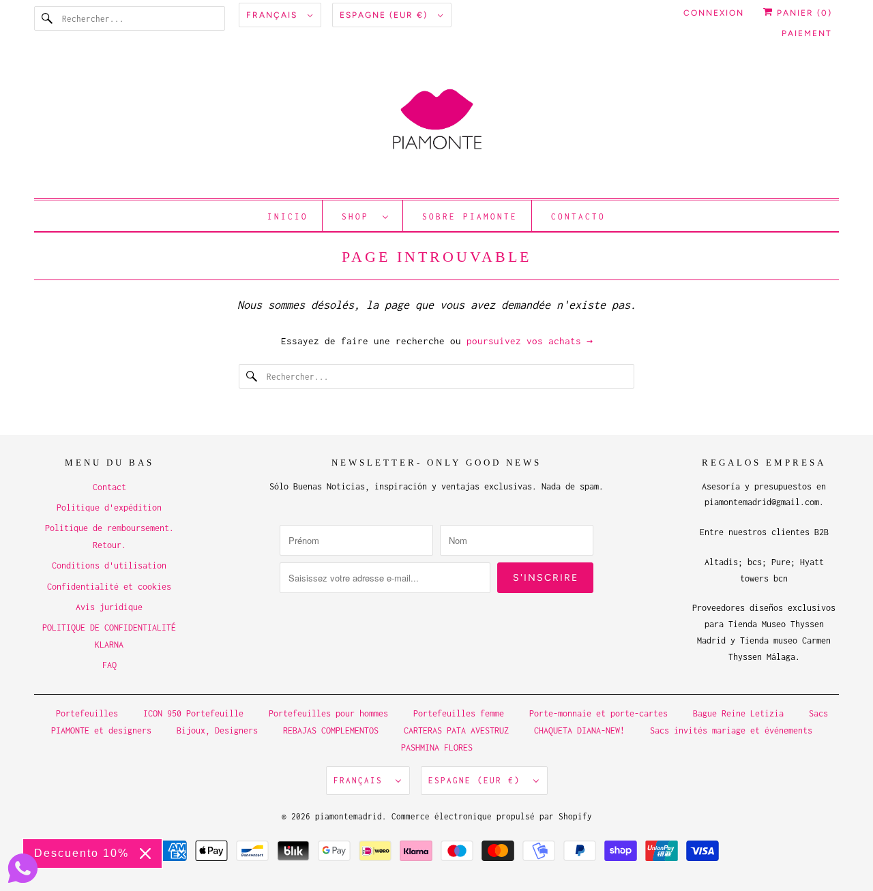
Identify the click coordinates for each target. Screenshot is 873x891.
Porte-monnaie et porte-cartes (598, 713)
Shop (359, 216)
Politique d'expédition (109, 507)
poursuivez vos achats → (530, 340)
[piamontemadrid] (436, 126)
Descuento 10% (81, 853)
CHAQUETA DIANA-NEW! (579, 730)
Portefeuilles (87, 713)
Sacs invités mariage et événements (731, 730)
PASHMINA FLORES (437, 747)
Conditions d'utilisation (109, 565)
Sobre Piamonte (470, 216)
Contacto (578, 216)
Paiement (807, 33)
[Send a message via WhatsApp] (23, 868)
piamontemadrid (348, 816)
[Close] (145, 853)
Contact (109, 487)
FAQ (109, 665)
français (273, 15)
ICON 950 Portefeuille (193, 713)
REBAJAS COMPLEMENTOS (331, 730)
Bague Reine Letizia (738, 713)
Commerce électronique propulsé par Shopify (491, 816)
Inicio (287, 216)
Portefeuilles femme (458, 713)
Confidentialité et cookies (109, 587)
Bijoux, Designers (217, 730)
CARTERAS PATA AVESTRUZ (456, 730)
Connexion (713, 13)
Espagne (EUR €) (385, 15)
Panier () (802, 13)
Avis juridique (109, 607)
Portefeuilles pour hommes (328, 713)
